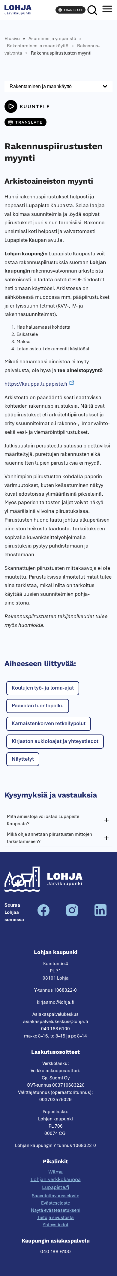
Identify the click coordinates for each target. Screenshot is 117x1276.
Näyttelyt (23, 759)
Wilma (55, 1172)
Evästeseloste (55, 1203)
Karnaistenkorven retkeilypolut (49, 723)
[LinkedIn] (100, 915)
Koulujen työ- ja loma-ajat (43, 687)
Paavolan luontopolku (38, 705)
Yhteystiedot (55, 1225)
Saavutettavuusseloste (55, 1196)
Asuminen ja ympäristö (52, 39)
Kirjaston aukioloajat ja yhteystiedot (55, 741)
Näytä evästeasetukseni (55, 1210)
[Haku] (92, 10)
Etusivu (12, 39)
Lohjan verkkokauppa (56, 1179)
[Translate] (71, 10)
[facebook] (44, 915)
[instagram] (72, 915)
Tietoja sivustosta (55, 1217)
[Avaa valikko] (107, 10)
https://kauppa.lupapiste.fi (35, 384)
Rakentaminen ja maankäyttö (37, 46)
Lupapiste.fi (55, 1187)
